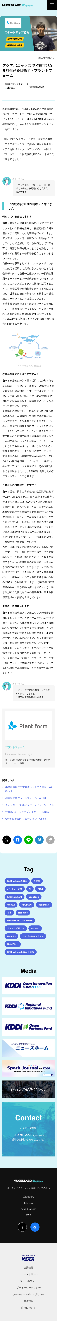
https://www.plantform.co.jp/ (18, 754)
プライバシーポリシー (28, 1287)
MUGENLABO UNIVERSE (20, 920)
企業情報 (28, 1267)
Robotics (23, 912)
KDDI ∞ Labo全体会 (17, 880)
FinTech (35, 928)
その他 (37, 880)
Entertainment (14, 896)
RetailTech (12, 944)
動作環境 (28, 1301)
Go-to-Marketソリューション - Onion (25, 818)
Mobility (11, 936)
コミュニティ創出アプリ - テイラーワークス (29, 805)
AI (30, 888)
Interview (28, 1203)
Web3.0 (11, 904)
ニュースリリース (28, 1274)
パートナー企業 (14, 888)
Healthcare (44, 904)
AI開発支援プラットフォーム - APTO (25, 798)
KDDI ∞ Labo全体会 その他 (20, 951)
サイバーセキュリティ (33, 936)
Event (28, 1214)
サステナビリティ (15, 928)
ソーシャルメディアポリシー (28, 1294)
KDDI (40, 888)
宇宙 (9, 912)
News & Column (28, 1208)
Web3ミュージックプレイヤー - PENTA (27, 811)
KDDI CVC (27, 904)
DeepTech (34, 896)
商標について (28, 1307)
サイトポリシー (28, 1281)
